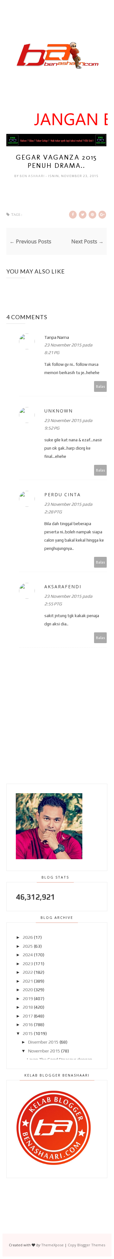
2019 (28, 998)
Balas (100, 386)
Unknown (58, 411)
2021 (28, 981)
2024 (28, 954)
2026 (28, 937)
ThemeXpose (52, 1245)
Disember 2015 (43, 1042)
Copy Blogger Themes (86, 1245)
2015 (28, 1033)
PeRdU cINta (62, 494)
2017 (28, 1015)
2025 (28, 946)
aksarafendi (62, 586)
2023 (28, 963)
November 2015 (44, 1050)
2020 (28, 989)
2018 (28, 1007)
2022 (28, 972)
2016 (28, 1024)
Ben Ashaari (33, 176)
